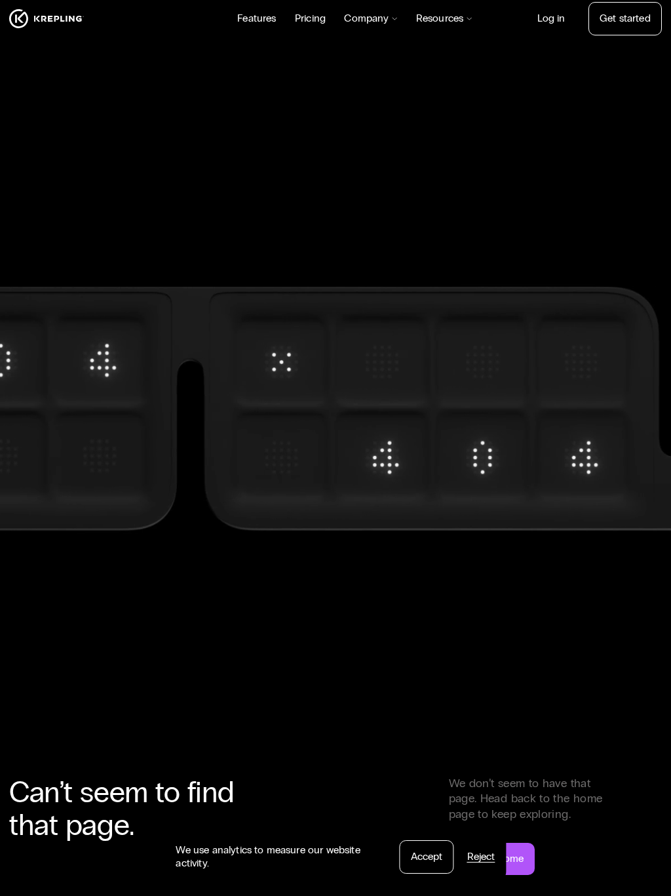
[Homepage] (46, 18)
